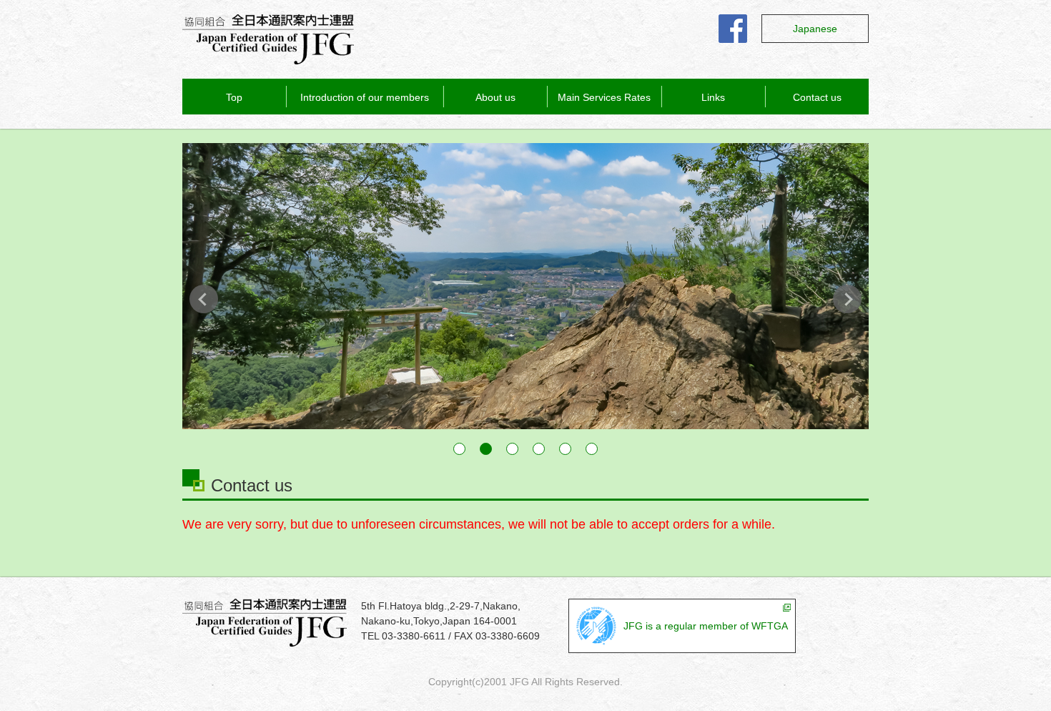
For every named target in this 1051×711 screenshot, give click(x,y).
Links (713, 97)
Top (234, 97)
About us (495, 97)
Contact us (817, 97)
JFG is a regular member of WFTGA (705, 626)
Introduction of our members (364, 97)
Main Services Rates (604, 97)
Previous (203, 299)
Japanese (815, 28)
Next (847, 299)
